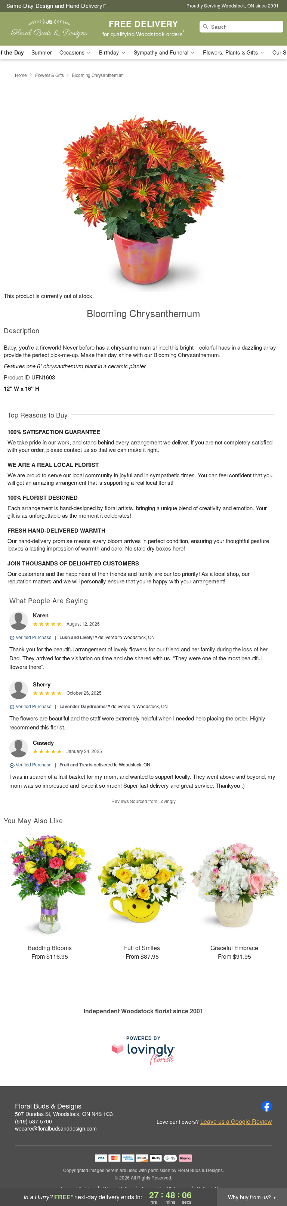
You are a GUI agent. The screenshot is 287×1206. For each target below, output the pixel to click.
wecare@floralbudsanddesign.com (56, 1128)
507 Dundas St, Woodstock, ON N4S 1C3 (64, 1113)
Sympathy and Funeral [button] (162, 52)
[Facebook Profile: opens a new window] (267, 1106)
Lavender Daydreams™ (84, 706)
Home (21, 75)
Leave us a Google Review (236, 1121)
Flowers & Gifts (49, 75)
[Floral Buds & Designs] (49, 29)
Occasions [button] (72, 52)
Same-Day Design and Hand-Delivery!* (56, 5)
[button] (267, 1174)
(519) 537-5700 (33, 1121)
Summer (41, 52)
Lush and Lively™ (78, 637)
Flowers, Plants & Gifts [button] (231, 52)
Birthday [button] (109, 52)
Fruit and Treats (76, 764)
